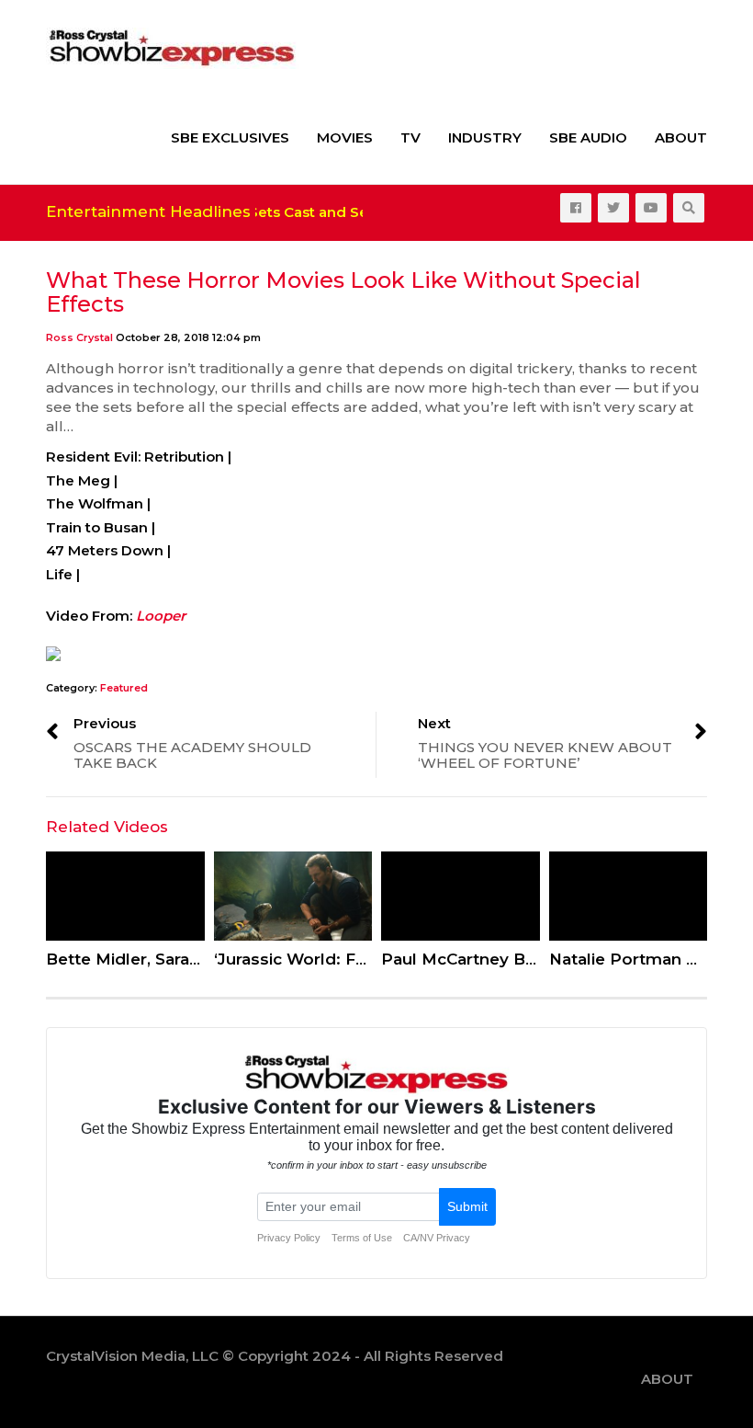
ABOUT (681, 137)
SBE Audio (588, 137)
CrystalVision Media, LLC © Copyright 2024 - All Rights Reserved (274, 1356)
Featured (124, 687)
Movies (345, 137)
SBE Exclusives (230, 137)
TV (410, 137)
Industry (485, 137)
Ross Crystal (79, 337)
